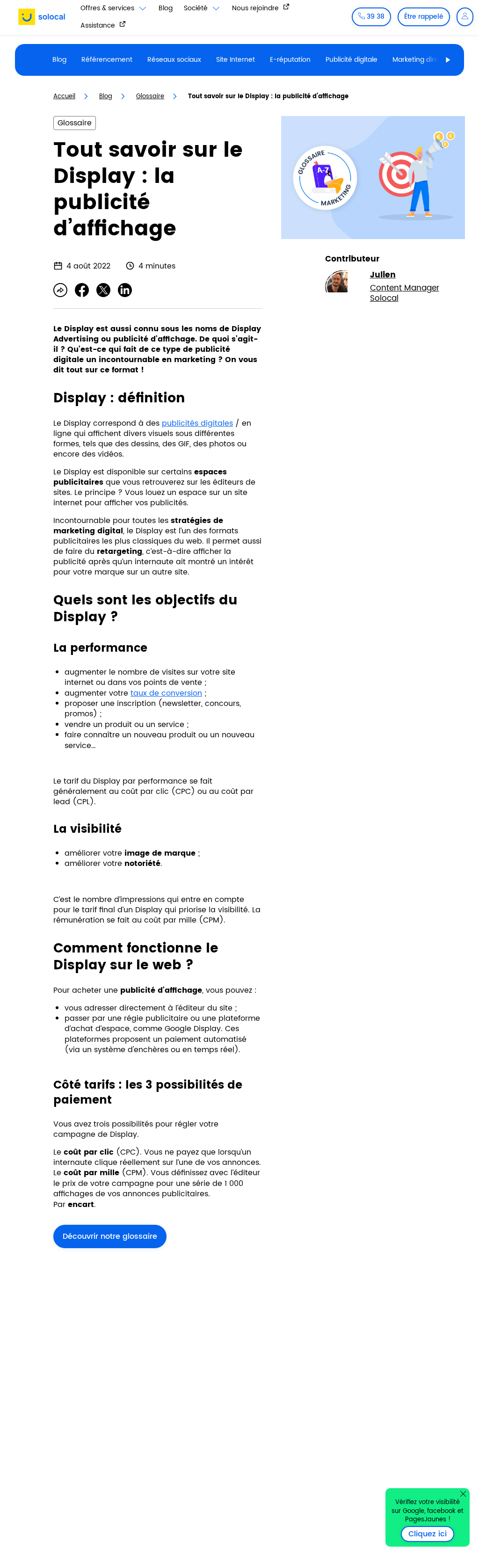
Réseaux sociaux (174, 59)
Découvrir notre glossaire (110, 1236)
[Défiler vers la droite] (448, 59)
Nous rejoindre (256, 8)
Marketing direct (418, 59)
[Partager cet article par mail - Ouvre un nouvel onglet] (60, 290)
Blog (166, 8)
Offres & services (108, 8)
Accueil (64, 97)
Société (197, 8)
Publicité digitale (351, 59)
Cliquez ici (431, 1534)
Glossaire (150, 97)
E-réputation (290, 59)
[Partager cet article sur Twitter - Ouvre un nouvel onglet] (103, 290)
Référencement (106, 59)
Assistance (98, 25)
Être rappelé (423, 16)
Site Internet (235, 59)
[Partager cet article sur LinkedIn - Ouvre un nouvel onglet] (125, 290)
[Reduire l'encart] (463, 1493)
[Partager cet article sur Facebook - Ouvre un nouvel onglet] (82, 290)
